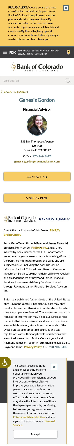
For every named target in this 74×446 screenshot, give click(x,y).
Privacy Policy (33, 346)
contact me (37, 176)
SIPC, (44, 247)
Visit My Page (37, 198)
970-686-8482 (58, 346)
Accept (35, 434)
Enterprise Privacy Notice (29, 417)
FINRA (35, 247)
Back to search (16, 91)
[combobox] (32, 80)
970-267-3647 (42, 156)
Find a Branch (68, 52)
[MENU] (5, 52)
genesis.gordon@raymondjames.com (37, 161)
